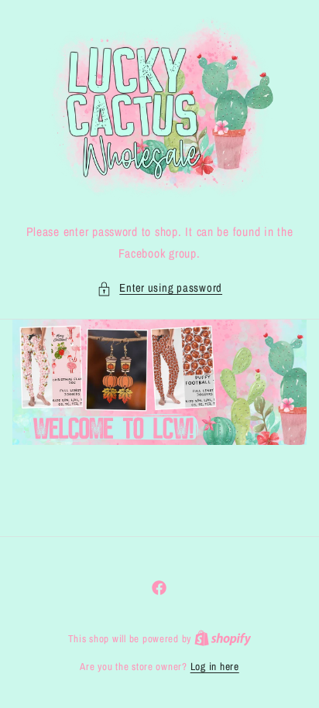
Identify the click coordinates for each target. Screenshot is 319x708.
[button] (159, 289)
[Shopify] (223, 638)
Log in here (214, 666)
